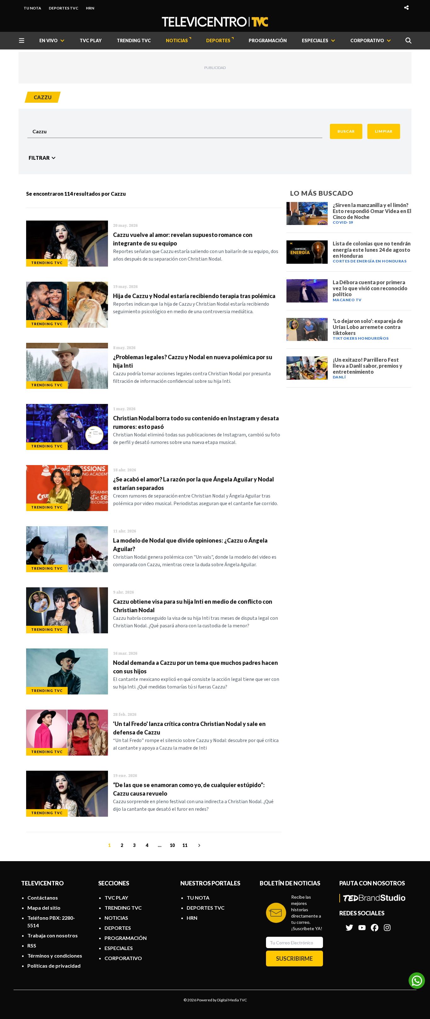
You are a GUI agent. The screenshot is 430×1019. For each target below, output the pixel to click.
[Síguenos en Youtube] (362, 924)
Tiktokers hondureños (361, 338)
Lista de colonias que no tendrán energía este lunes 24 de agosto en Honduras (371, 249)
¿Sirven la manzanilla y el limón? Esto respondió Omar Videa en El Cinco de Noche (372, 211)
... (159, 845)
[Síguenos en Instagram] (387, 924)
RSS (31, 945)
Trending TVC (47, 263)
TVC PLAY (91, 40)
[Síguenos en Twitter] (349, 924)
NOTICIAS (177, 40)
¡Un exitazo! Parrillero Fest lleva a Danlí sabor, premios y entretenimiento (367, 366)
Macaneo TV (347, 299)
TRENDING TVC (134, 40)
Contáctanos (42, 898)
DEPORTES (218, 40)
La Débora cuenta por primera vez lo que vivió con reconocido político (370, 288)
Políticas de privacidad (54, 966)
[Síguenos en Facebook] (374, 924)
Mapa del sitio (43, 908)
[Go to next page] (198, 845)
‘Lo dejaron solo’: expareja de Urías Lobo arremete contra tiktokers (368, 327)
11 (184, 845)
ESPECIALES (119, 948)
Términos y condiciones (54, 956)
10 (172, 845)
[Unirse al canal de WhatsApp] (417, 980)
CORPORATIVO (123, 958)
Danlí (339, 377)
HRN (90, 8)
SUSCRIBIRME (294, 958)
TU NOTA (32, 8)
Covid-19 (343, 222)
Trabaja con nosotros (52, 935)
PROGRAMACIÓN (268, 40)
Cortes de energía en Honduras (370, 261)
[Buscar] (408, 40)
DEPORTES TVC (63, 8)
